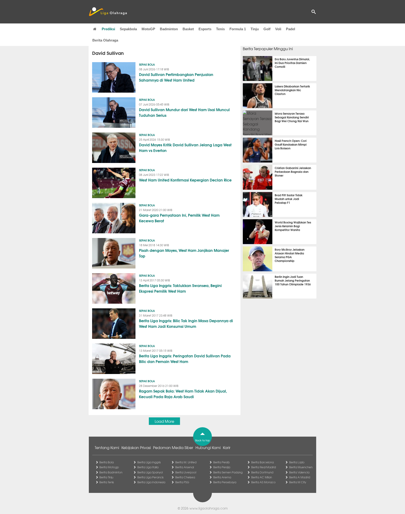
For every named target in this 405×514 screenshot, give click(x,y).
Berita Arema (222, 477)
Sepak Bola (147, 64)
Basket (188, 29)
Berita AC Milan (261, 477)
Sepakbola (128, 29)
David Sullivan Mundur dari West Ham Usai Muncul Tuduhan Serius (184, 112)
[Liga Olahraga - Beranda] (108, 11)
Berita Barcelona (262, 462)
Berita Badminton (110, 472)
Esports (205, 29)
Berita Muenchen (300, 467)
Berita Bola (106, 462)
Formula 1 (237, 29)
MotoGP (148, 29)
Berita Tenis (106, 482)
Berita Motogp (109, 467)
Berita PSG (182, 482)
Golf (266, 29)
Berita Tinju (106, 477)
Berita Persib (221, 462)
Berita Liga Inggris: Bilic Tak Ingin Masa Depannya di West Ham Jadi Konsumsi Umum (186, 323)
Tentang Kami (107, 447)
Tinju (255, 29)
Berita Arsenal (184, 467)
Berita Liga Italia (147, 467)
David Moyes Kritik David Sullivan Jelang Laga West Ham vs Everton (185, 147)
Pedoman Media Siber (173, 447)
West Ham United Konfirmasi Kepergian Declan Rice (185, 180)
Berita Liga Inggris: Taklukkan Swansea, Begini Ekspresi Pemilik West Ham (180, 288)
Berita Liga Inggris (149, 462)
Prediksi (108, 29)
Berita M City (297, 482)
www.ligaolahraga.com (208, 508)
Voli (278, 29)
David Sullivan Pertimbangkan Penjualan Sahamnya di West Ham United (176, 77)
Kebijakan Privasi (136, 447)
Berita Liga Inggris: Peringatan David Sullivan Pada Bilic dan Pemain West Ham (185, 358)
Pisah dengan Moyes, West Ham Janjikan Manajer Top (184, 253)
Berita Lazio (296, 462)
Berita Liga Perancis (150, 477)
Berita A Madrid (299, 477)
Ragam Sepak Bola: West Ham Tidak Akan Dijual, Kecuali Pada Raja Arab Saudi (183, 393)
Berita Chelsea (185, 477)
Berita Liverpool (185, 472)
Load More (164, 421)
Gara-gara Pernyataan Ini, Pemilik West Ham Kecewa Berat (179, 217)
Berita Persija (221, 467)
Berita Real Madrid (263, 467)
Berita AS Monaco (263, 482)
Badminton (169, 29)
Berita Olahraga (105, 40)
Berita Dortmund (262, 472)
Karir (226, 447)
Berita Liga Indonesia (151, 482)
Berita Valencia (299, 472)
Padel (290, 29)
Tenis (220, 29)
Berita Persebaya (224, 482)
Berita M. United (185, 462)
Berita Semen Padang (228, 472)
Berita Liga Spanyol (150, 472)
